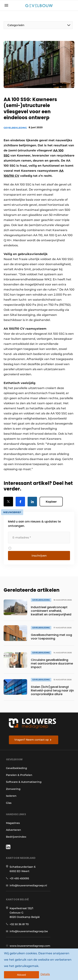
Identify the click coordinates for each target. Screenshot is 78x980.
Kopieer (51, 501)
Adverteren (13, 829)
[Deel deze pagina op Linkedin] (32, 501)
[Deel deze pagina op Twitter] (8, 501)
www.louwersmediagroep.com (30, 945)
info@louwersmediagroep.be (29, 931)
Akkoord (21, 974)
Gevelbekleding (15, 127)
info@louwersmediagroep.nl (28, 885)
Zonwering (13, 789)
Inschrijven (39, 555)
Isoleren (11, 795)
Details (45, 974)
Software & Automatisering (24, 781)
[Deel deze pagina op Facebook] (20, 501)
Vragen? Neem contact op (31, 739)
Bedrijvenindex (16, 836)
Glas (8, 803)
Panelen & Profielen (19, 775)
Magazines (13, 823)
